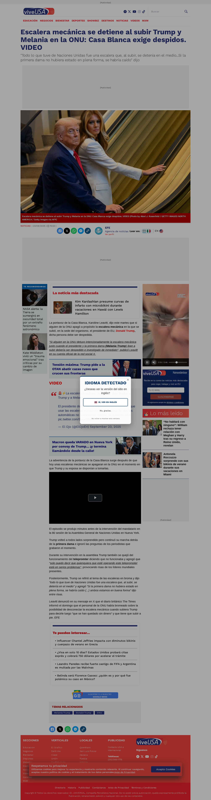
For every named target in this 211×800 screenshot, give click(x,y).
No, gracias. (105, 411)
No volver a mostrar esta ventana (106, 419)
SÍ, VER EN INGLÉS (106, 402)
